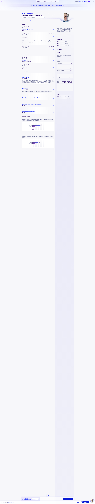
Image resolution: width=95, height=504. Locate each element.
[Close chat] (94, 499)
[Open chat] (92, 501)
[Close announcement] (64, 5)
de (93, 1)
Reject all (78, 502)
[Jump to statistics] (47, 495)
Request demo (87, 1)
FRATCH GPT (50, 1)
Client (82, 1)
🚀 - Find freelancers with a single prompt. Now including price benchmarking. (46, 5)
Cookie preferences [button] (11, 502)
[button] (32, 20)
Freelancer (79, 1)
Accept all (85, 502)
